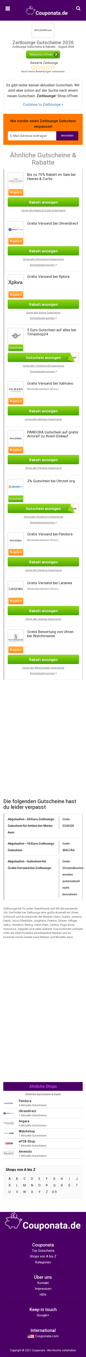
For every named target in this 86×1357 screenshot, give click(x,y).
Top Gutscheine (43, 1251)
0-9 (54, 1192)
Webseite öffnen (42, 54)
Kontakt (43, 1283)
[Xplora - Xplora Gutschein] (15, 282)
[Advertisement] (43, 710)
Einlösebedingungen (42, 265)
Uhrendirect (27, 1111)
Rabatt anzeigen (43, 202)
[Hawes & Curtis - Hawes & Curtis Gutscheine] (15, 180)
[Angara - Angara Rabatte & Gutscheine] (8, 1123)
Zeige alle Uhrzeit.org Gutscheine (43, 516)
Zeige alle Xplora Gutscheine (43, 312)
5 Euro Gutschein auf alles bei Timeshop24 (51, 332)
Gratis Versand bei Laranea (49, 583)
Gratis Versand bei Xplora (48, 276)
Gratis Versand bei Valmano (50, 383)
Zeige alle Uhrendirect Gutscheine (43, 259)
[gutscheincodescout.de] (47, 9)
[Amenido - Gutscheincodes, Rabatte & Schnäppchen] (8, 1153)
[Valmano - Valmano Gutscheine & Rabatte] (15, 389)
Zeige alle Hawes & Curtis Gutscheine (43, 210)
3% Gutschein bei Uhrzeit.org (51, 481)
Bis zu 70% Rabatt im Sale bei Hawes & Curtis (51, 176)
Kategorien (43, 1262)
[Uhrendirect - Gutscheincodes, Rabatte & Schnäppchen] (15, 229)
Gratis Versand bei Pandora (50, 534)
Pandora (25, 1101)
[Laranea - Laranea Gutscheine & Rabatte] (15, 589)
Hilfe (43, 1295)
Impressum (43, 1289)
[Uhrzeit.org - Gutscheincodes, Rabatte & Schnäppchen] (15, 486)
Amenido (25, 1151)
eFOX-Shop (27, 1141)
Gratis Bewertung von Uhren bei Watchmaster (50, 633)
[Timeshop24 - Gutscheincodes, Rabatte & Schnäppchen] (15, 335)
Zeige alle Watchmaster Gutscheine (43, 667)
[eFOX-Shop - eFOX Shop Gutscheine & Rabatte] (8, 1143)
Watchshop (27, 1131)
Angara (24, 1121)
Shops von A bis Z (43, 1256)
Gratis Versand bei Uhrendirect (52, 223)
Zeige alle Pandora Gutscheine (43, 468)
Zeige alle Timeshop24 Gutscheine (43, 365)
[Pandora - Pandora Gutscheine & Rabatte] (15, 438)
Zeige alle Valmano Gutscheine (43, 419)
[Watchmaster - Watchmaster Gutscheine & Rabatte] (15, 637)
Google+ (43, 1315)
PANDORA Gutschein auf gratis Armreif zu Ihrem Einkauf (52, 434)
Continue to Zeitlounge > (43, 104)
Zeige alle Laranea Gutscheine (43, 619)
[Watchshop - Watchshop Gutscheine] (8, 1133)
